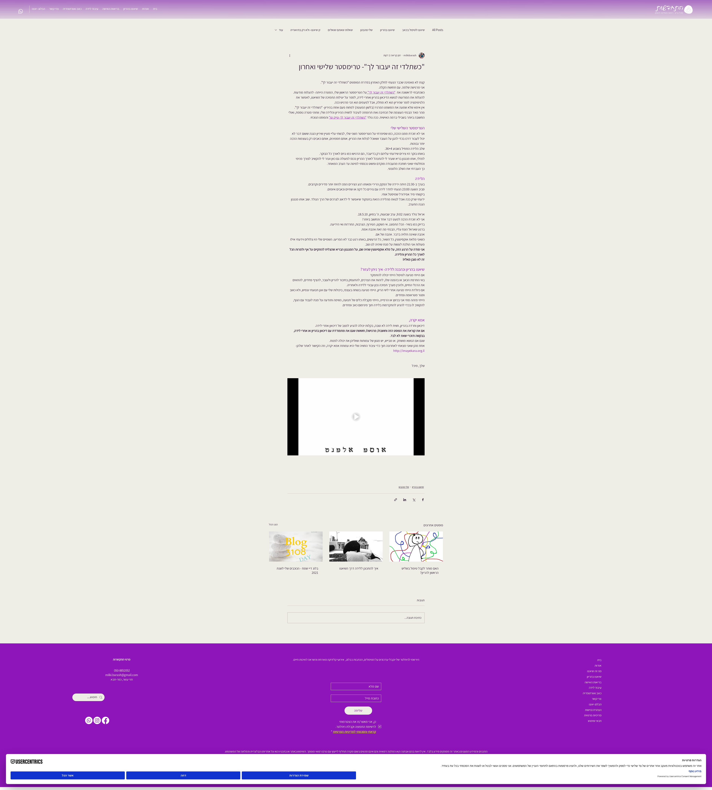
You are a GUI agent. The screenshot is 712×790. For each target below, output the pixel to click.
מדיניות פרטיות (592, 715)
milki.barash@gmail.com (121, 675)
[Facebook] (105, 720)
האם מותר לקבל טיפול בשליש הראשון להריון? (420, 570)
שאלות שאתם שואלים (340, 30)
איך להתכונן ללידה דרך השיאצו (358, 568)
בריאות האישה (593, 682)
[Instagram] (97, 720)
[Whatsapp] (20, 11)
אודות (598, 665)
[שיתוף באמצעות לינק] (395, 499)
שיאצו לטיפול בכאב (413, 30)
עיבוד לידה (595, 688)
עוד (281, 30)
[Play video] (356, 416)
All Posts (437, 30)
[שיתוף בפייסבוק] (423, 499)
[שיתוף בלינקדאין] (404, 499)
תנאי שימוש (594, 721)
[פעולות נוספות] (289, 55)
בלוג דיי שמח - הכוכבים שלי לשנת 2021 (297, 570)
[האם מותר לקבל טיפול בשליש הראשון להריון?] (416, 546)
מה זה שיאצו (594, 671)
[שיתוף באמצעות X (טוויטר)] (414, 499)
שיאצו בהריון (387, 30)
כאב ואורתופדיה (592, 693)
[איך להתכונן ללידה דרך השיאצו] (356, 546)
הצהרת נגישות (593, 710)
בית (599, 660)
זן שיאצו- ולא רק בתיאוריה (305, 30)
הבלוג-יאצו (595, 704)
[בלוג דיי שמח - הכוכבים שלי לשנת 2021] (296, 546)
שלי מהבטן (366, 30)
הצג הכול (273, 524)
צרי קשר (596, 699)
